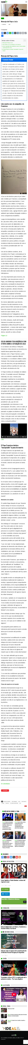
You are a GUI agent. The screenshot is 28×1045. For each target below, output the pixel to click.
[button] (14, 431)
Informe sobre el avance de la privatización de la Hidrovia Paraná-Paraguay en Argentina (13, 951)
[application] (14, 430)
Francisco (7, 803)
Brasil (2, 18)
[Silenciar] (23, 437)
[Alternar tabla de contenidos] (24, 40)
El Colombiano (5, 783)
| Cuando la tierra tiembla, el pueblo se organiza (16, 1038)
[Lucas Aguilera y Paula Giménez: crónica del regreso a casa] (14, 870)
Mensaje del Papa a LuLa (8, 42)
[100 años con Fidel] (4, 1027)
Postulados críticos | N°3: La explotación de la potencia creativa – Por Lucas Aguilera (14, 978)
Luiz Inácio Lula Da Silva (14, 803)
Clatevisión (6, 985)
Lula (2, 439)
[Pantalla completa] (25, 437)
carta (19, 801)
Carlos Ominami (14, 801)
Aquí (25, 901)
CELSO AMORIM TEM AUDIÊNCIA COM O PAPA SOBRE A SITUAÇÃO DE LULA (14, 47)
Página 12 (4, 335)
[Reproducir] (2, 437)
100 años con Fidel (11, 1025)
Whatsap (6, 889)
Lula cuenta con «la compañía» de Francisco (12, 44)
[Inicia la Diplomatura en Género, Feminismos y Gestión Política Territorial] (14, 917)
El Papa (3, 803)
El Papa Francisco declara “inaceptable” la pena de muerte (13, 50)
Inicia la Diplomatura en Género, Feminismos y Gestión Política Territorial (13, 927)
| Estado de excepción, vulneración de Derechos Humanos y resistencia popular (17, 1032)
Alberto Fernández (7, 801)
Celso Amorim (24, 801)
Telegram (6, 893)
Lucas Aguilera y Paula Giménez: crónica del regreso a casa (13, 881)
